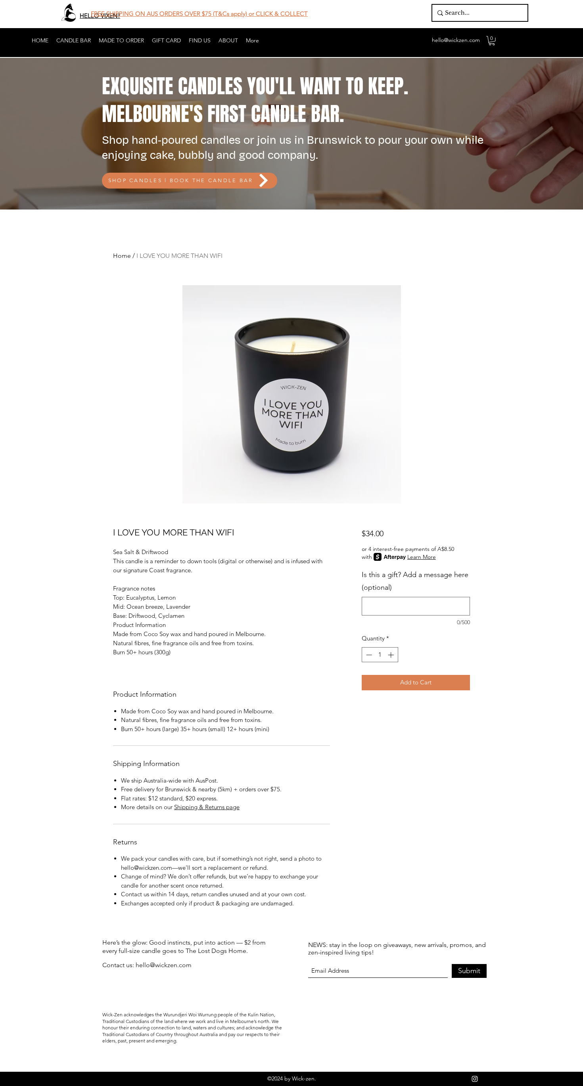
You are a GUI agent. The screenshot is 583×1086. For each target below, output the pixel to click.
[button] (491, 41)
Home (122, 255)
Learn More (421, 556)
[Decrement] (368, 655)
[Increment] (391, 655)
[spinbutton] (379, 655)
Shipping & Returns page (207, 807)
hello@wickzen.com (456, 40)
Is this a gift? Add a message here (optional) (415, 581)
